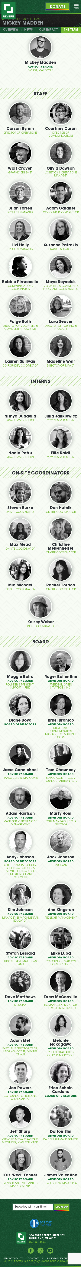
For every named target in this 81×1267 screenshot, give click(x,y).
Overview (10, 29)
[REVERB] (8, 10)
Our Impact (48, 29)
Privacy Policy (13, 1258)
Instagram (40, 1251)
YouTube (50, 1251)
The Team (34, 19)
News (28, 29)
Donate (57, 7)
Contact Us (35, 1258)
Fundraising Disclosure (62, 1258)
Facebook (31, 1251)
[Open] (76, 6)
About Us (20, 19)
